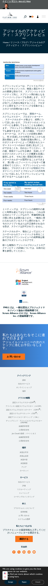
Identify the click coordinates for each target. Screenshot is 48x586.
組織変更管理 (24, 437)
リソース (14, 43)
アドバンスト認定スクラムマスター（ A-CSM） (24, 406)
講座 (24, 380)
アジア (24, 467)
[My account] (38, 17)
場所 (24, 391)
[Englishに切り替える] (5, 574)
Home (6, 43)
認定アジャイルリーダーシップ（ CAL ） (24, 417)
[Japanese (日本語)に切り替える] (5, 577)
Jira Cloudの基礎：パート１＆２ (24, 434)
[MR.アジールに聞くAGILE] (16, 6)
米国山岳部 (24, 456)
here (17, 577)
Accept (10, 582)
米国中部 (24, 460)
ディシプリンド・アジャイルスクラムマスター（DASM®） (24, 422)
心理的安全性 (24, 430)
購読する (24, 539)
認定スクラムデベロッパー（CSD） (24, 414)
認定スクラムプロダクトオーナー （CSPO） (24, 410)
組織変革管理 (24, 426)
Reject (24, 582)
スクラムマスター (11, 117)
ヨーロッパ (24, 471)
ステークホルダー (14, 120)
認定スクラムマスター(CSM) (24, 403)
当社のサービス (24, 384)
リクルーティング (24, 489)
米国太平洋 (24, 452)
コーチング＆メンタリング (24, 497)
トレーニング (24, 493)
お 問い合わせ (14, 357)
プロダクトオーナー (33, 117)
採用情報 (24, 512)
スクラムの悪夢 (24, 519)
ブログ (24, 43)
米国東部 (24, 463)
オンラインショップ (24, 388)
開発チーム (35, 114)
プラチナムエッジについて (24, 508)
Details (37, 582)
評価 (24, 486)
